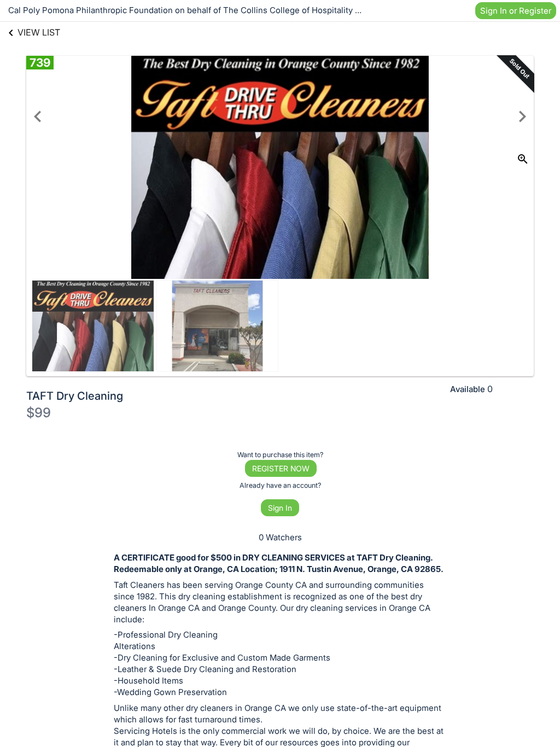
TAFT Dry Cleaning (74, 395)
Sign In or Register (515, 10)
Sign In (280, 507)
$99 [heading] (38, 413)
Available (467, 389)
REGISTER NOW (281, 468)
